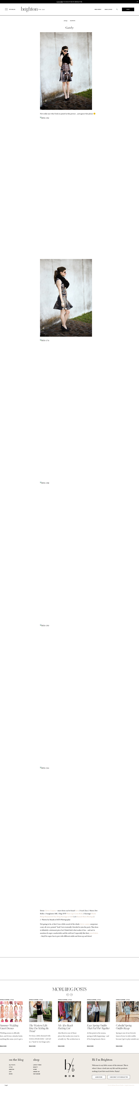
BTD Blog (12, 9)
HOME (35, 1069)
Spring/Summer (4, 999)
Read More (3, 1046)
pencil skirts (93, 933)
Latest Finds (37, 1065)
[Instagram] (69, 1076)
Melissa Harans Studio (117, 1085)
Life (10, 1071)
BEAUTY (35, 1067)
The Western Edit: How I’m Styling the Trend (39, 1028)
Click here (60, 2)
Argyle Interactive (129, 1085)
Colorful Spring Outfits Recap (124, 1026)
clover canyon (85, 924)
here (76, 910)
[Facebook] (73, 1076)
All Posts (12, 1065)
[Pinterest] (65, 1076)
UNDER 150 (36, 1071)
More (10, 1074)
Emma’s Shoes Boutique (85, 916)
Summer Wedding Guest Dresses (9, 1026)
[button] (117, 9)
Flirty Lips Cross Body (75, 913)
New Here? (98, 9)
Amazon (11, 1069)
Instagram (36, 1074)
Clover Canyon (50, 910)
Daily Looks (108, 9)
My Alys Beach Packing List (65, 1026)
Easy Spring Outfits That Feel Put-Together (98, 1026)
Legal (6, 1085)
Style (65, 20)
